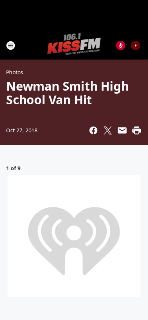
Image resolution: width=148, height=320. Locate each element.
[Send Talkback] (120, 45)
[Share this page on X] (107, 130)
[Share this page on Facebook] (93, 130)
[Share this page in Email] (122, 130)
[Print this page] (136, 130)
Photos (14, 72)
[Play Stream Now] (135, 45)
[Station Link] (74, 45)
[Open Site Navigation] (10, 45)
